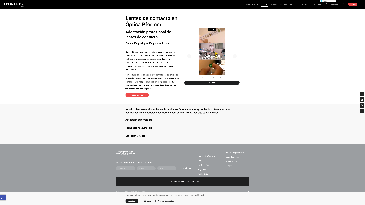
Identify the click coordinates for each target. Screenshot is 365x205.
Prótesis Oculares (206, 165)
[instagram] (362, 105)
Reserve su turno (138, 94)
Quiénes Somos (252, 4)
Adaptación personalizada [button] (138, 119)
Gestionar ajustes (166, 200)
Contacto (229, 165)
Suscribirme (186, 168)
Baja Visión (203, 169)
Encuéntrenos (334, 4)
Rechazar (147, 200)
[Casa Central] (362, 94)
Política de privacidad (234, 152)
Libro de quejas (232, 157)
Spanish (324, 1)
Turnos (354, 4)
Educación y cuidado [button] (136, 136)
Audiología (203, 174)
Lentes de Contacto (206, 156)
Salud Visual (318, 4)
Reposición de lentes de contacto (283, 4)
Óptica (201, 160)
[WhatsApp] (362, 99)
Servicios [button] (264, 4)
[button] (189, 56)
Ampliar (212, 82)
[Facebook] (362, 111)
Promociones (305, 4)
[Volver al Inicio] (14, 4)
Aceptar (131, 200)
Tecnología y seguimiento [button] (138, 128)
